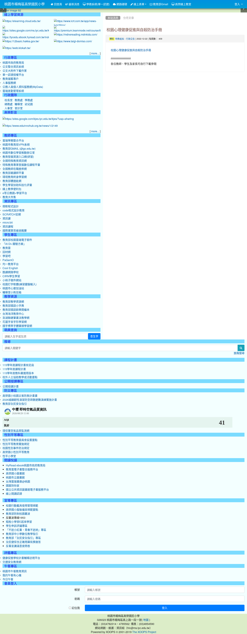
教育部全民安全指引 (15, 403)
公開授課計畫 (11, 386)
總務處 (9, 104)
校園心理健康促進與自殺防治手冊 (134, 30)
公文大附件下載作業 (15, 70)
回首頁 (57, 4)
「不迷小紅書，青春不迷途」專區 (26, 529)
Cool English (10, 268)
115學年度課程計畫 (14, 369)
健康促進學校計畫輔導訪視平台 (21, 558)
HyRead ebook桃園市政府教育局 (25, 465)
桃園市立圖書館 (15, 477)
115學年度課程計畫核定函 (18, 365)
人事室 (9, 108)
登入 (164, 608)
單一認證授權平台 (13, 74)
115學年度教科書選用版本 (18, 373)
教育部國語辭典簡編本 (16, 309)
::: (106, 13)
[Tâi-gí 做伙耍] (73, 41)
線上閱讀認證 (14, 493)
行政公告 (130, 39)
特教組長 (119, 39)
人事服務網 (9, 82)
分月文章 (128, 17)
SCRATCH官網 (12, 214)
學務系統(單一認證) (98, 4)
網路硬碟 (121, 4)
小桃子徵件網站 (12, 280)
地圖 (146, 620)
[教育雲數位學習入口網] (22, 21)
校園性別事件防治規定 (16, 448)
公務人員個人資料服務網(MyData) (23, 86)
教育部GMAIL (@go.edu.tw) (19, 148)
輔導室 (19, 104)
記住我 (75, 608)
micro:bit (8, 222)
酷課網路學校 (11, 272)
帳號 (77, 590)
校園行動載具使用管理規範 (22, 505)
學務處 (29, 100)
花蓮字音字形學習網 (15, 321)
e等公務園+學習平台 (15, 193)
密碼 (77, 599)
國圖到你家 (12, 485)
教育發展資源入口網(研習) (18, 156)
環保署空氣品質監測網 (16, 430)
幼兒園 (29, 104)
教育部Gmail (160, 4)
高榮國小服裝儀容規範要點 (22, 509)
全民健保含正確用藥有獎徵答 (23, 542)
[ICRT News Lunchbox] (77, 23)
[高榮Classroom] (26, 29)
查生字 (94, 336)
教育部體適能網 (12, 181)
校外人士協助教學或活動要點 (20, 377)
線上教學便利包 (12, 189)
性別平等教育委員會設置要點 (20, 440)
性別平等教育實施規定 (16, 444)
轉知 (112, 39)
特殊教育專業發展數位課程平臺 (21, 164)
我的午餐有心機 (12, 575)
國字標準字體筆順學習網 (17, 325)
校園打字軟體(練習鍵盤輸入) (19, 284)
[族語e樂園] (17, 48)
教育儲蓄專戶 (11, 78)
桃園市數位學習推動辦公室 (19, 152)
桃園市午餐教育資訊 (15, 571)
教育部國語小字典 (13, 305)
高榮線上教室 (182, 4)
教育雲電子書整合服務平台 (22, 469)
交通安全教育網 (12, 562)
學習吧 (7, 256)
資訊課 (7, 218)
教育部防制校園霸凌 (18, 513)
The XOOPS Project (144, 632)
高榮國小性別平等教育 (16, 452)
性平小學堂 (9, 456)
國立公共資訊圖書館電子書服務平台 (27, 489)
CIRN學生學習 (11, 276)
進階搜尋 (239, 353)
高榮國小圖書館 (15, 473)
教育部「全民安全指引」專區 (23, 538)
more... (95, 53)
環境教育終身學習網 (15, 177)
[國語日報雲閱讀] (75, 34)
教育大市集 (9, 197)
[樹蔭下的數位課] (30, 126)
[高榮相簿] (38, 119)
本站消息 (113, 17)
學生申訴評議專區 (16, 525)
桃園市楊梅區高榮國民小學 (24, 4)
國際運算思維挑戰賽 (15, 230)
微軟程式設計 (11, 206)
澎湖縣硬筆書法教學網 (16, 317)
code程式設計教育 (14, 210)
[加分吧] (77, 29)
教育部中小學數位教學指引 (22, 534)
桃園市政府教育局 (13, 62)
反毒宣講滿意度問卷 (18, 546)
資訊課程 (8, 226)
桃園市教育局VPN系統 (16, 144)
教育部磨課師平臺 (13, 173)
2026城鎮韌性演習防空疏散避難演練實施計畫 (30, 399)
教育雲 (7, 248)
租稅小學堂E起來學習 (19, 521)
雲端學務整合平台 (13, 140)
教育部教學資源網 (13, 301)
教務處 (19, 100)
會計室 (19, 108)
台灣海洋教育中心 (13, 313)
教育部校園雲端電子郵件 (17, 239)
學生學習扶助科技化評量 (17, 185)
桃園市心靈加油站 (13, 288)
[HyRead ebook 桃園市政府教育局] (26, 36)
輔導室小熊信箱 (12, 292)
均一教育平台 (11, 264)
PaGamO (8, 260)
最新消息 (73, 4)
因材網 (7, 252)
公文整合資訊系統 (13, 66)
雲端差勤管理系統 (13, 91)
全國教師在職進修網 (15, 168)
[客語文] (21, 41)
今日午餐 (8, 579)
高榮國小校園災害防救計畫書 (20, 395)
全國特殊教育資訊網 (15, 160)
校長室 (9, 100)
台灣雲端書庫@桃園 (18, 481)
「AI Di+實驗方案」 (14, 244)
